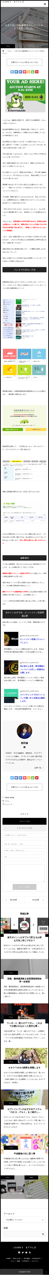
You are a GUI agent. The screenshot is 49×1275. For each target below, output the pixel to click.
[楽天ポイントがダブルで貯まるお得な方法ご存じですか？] (24, 928)
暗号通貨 (27, 1258)
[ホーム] (3, 51)
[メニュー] (45, 4)
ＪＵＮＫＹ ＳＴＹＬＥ (13, 2)
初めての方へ (17, 1258)
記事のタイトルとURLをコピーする (24, 62)
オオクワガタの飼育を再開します (24, 1067)
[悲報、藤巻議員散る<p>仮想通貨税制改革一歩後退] (24, 969)
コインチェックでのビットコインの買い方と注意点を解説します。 (32, 698)
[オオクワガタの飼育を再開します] (24, 1058)
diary (31, 1177)
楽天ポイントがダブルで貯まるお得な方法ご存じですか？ (24, 939)
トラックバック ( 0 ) (24, 828)
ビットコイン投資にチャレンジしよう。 (32, 640)
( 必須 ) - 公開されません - (14, 850)
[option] (12, 1187)
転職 (18, 1261)
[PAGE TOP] (46, 1272)
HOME (8, 1258)
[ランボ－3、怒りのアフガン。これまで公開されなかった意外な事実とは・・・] (24, 1013)
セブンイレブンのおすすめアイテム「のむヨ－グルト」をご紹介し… (24, 1110)
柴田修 (24, 743)
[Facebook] (24, 747)
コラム (8, 46)
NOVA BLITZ (36, 1258)
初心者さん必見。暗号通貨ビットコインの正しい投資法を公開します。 (32, 669)
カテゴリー (35, 1261)
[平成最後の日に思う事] (24, 1144)
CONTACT (25, 1261)
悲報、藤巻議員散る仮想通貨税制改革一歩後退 (24, 980)
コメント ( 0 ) (24, 821)
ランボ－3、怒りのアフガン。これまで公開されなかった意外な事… (24, 1024)
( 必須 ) (13, 844)
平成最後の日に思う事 (24, 1153)
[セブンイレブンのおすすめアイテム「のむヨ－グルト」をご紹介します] (24, 1099)
